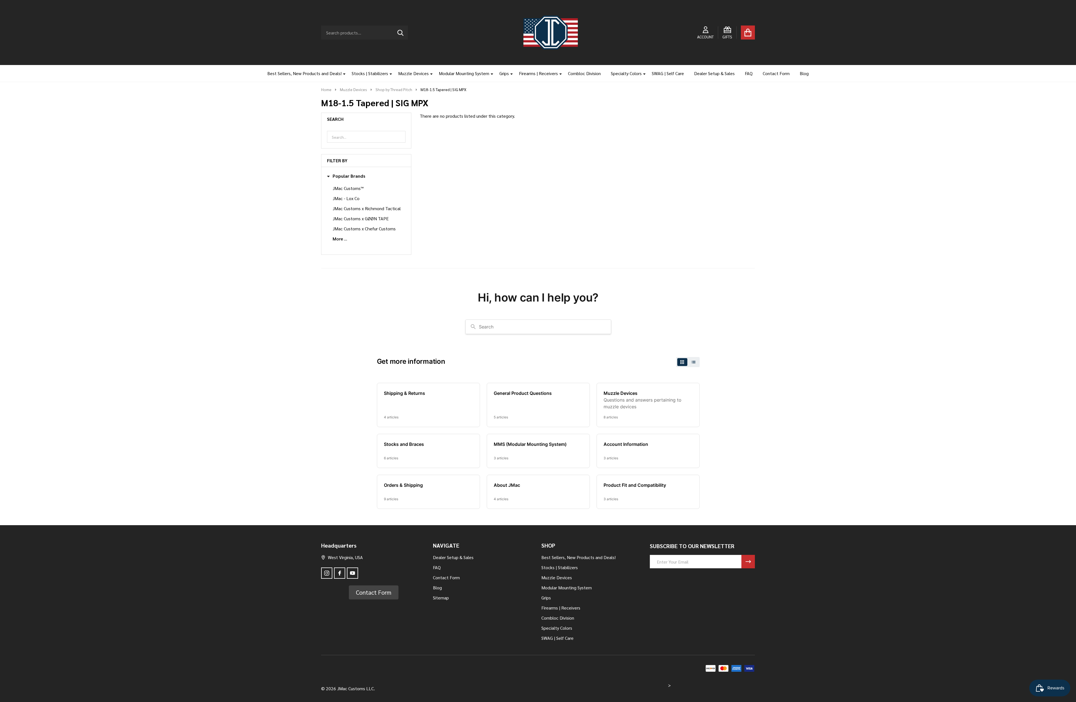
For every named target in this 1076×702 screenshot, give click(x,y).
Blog (804, 73)
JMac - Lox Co (346, 198)
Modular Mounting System (464, 73)
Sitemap (441, 598)
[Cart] (748, 33)
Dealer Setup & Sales (714, 73)
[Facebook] (339, 573)
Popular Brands (349, 176)
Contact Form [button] (373, 592)
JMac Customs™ (348, 188)
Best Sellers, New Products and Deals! (304, 73)
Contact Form (776, 73)
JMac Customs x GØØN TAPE (361, 218)
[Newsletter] (748, 561)
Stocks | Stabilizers (370, 73)
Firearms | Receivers (538, 73)
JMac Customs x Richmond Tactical (367, 208)
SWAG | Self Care (668, 73)
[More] (342, 73)
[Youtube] (352, 573)
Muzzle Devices (413, 73)
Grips (504, 73)
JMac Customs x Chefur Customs (364, 228)
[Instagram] (327, 573)
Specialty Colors (626, 73)
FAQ (749, 73)
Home (326, 89)
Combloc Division (584, 73)
